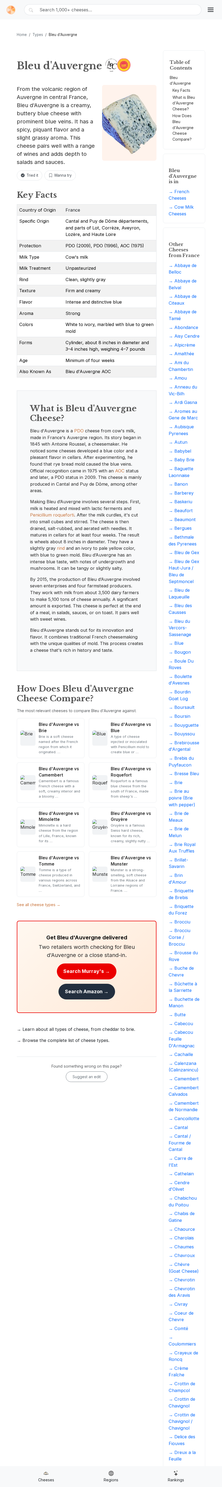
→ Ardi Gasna (183, 402)
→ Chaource (182, 1229)
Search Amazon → (87, 991)
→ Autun (178, 442)
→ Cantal (178, 1127)
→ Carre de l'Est (180, 1162)
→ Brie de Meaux (179, 817)
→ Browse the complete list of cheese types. (63, 1040)
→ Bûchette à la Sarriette (183, 987)
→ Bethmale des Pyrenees (183, 540)
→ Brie (175, 782)
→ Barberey (181, 493)
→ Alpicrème (182, 345)
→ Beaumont (182, 519)
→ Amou (178, 378)
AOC (120, 470)
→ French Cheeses (179, 195)
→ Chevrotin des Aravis (182, 1292)
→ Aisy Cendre (184, 336)
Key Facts (181, 90)
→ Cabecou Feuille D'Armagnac (182, 1038)
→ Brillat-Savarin (178, 863)
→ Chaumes (181, 1246)
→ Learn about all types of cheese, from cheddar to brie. (76, 1029)
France (73, 210)
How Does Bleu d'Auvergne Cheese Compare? (183, 127)
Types (37, 34)
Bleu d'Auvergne (180, 80)
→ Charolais (181, 1238)
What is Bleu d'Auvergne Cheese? (183, 103)
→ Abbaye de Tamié (183, 315)
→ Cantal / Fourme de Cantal (180, 1142)
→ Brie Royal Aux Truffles (182, 848)
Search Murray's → (86, 971)
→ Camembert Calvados (184, 1091)
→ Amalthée (181, 353)
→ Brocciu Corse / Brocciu (179, 937)
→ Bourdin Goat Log (180, 695)
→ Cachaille (181, 1054)
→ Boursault (182, 707)
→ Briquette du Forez (181, 910)
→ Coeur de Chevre (181, 1316)
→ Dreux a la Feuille (182, 1456)
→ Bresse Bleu (184, 773)
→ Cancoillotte (184, 1118)
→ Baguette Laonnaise (181, 472)
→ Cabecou (181, 1023)
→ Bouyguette (184, 725)
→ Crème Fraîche (178, 1372)
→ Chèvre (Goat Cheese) (184, 1268)
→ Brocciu (179, 922)
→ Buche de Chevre (181, 971)
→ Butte (177, 1014)
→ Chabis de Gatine (182, 1217)
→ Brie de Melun (179, 832)
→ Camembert (184, 1078)
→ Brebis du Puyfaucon (181, 761)
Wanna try (63, 175)
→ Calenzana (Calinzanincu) (183, 1067)
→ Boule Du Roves (181, 664)
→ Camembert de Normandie (184, 1106)
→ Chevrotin (182, 1279)
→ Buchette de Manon (184, 1002)
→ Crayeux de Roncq (183, 1356)
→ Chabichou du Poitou (183, 1201)
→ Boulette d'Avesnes (180, 680)
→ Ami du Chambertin (181, 366)
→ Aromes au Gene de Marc (183, 415)
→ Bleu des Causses (180, 609)
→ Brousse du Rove (183, 956)
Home (22, 34)
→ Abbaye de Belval (183, 284)
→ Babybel (180, 451)
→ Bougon (180, 652)
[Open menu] (211, 10)
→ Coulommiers (182, 1340)
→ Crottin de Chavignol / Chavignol (182, 1421)
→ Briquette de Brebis (181, 894)
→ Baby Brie (181, 459)
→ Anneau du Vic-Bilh (183, 390)
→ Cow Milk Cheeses (181, 210)
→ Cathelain (181, 1173)
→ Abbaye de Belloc (183, 269)
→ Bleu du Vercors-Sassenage (180, 628)
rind (61, 548)
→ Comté (178, 1328)
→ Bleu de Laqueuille (179, 593)
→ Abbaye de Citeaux (183, 300)
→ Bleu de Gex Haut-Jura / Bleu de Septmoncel (184, 571)
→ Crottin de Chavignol (182, 1402)
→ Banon (178, 484)
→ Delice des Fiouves (182, 1440)
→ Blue (176, 643)
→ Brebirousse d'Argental (184, 746)
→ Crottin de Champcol (182, 1387)
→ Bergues (180, 528)
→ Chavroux (182, 1255)
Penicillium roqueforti (52, 515)
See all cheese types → (38, 904)
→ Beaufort (181, 510)
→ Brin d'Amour (178, 879)
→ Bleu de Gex (184, 552)
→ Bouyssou (182, 733)
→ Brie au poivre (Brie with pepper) (182, 797)
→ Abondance (183, 327)
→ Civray (178, 1304)
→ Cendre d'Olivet (179, 1186)
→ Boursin (179, 716)
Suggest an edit (87, 1076)
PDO (79, 430)
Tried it (32, 175)
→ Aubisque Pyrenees (181, 430)
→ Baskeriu (180, 501)
